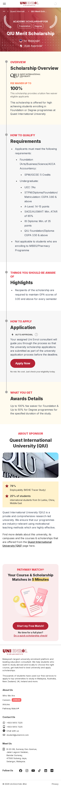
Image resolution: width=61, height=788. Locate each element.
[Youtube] (33, 770)
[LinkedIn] (46, 770)
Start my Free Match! (30, 626)
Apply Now (22, 363)
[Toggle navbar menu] (4, 4)
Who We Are (9, 695)
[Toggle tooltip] (36, 334)
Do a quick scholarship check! (30, 635)
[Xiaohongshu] (52, 770)
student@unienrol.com (18, 735)
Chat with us (13, 731)
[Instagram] (27, 770)
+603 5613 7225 (15, 722)
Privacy (55, 784)
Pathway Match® (11, 708)
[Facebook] (21, 770)
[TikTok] (39, 770)
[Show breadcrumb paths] (4, 11)
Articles (6, 704)
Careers (6, 700)
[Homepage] (29, 3)
